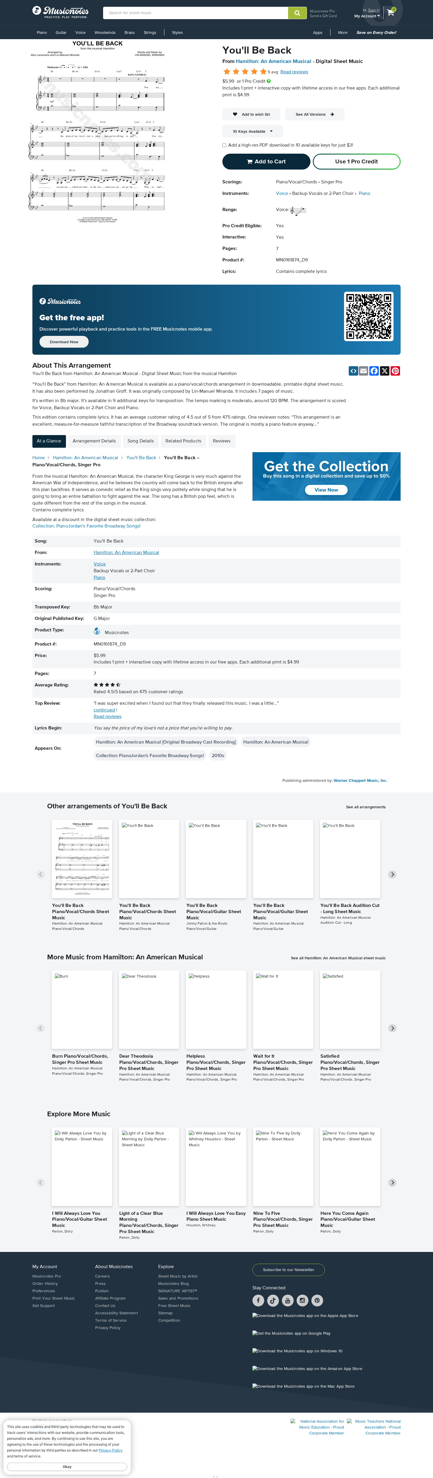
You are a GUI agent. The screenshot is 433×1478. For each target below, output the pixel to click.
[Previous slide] (41, 874)
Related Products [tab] (183, 441)
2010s (218, 755)
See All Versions (311, 114)
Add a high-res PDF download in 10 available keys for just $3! (290, 145)
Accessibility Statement (116, 1313)
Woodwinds (105, 33)
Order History (45, 1284)
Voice (80, 33)
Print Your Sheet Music (53, 1298)
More (345, 34)
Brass (130, 33)
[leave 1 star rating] (227, 71)
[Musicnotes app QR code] (369, 320)
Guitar (61, 33)
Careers (102, 1276)
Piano (42, 33)
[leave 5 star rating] (263, 71)
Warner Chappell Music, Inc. (360, 781)
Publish (102, 1291)
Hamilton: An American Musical (273, 61)
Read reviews (294, 72)
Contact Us (105, 1306)
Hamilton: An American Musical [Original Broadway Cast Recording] (166, 741)
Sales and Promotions (178, 1298)
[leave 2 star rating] (236, 71)
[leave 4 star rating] (254, 71)
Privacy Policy (107, 1328)
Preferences (43, 1291)
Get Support (43, 1306)
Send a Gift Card (323, 16)
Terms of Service (111, 1320)
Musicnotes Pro (322, 11)
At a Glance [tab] (49, 441)
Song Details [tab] (141, 441)
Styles (177, 33)
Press (100, 1284)
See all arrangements (366, 806)
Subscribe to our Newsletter (288, 1270)
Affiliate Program (110, 1298)
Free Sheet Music (174, 1306)
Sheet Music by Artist (177, 1276)
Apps (318, 33)
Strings (150, 33)
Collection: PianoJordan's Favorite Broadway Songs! (86, 526)
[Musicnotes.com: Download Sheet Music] (60, 12)
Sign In (374, 10)
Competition (169, 1320)
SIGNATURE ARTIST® (177, 1291)
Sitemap (165, 1313)
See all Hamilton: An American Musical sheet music (338, 958)
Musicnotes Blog (173, 1284)
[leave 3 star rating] (245, 71)
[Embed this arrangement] (353, 371)
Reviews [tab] (222, 441)
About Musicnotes (114, 1267)
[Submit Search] (297, 13)
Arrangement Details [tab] (94, 441)
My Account (365, 16)
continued (104, 710)
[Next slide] (392, 874)
